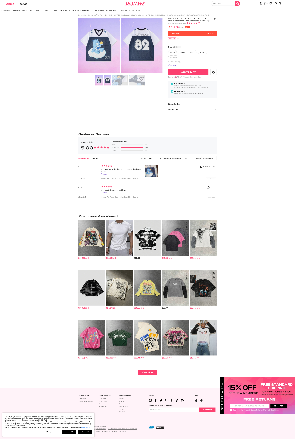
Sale (30, 10)
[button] (213, 72)
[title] (147, 216)
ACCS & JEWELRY (97, 10)
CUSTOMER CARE (105, 395)
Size (173, 47)
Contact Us (102, 398)
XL (136, 178)
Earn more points (104, 404)
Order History (103, 401)
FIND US (151, 395)
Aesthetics (16, 10)
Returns (121, 401)
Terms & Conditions (271, 410)
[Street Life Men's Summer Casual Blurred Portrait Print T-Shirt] (91, 337)
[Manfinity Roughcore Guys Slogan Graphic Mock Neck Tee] (119, 238)
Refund (121, 404)
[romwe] (135, 3)
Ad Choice (122, 431)
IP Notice (97, 431)
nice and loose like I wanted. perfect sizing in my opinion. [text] (121, 170)
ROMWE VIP (103, 406)
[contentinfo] (81, 258)
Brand (131, 10)
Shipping (121, 398)
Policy (138, 10)
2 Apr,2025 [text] (81, 178)
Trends (37, 10)
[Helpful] (201, 166)
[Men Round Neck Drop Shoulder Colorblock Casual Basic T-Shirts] (175, 238)
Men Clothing (91, 15)
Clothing (45, 10)
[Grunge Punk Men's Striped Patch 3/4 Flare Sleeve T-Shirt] (91, 288)
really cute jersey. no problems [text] (113, 190)
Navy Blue (125, 178)
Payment (121, 409)
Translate (104, 174)
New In (24, 10)
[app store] (196, 400)
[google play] (201, 400)
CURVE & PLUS (64, 10)
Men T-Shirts (108, 15)
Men (84, 15)
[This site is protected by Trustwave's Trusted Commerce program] (151, 427)
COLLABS (53, 10)
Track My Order (123, 406)
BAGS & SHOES (111, 10)
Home (80, 15)
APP (196, 395)
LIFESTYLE (123, 10)
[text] (121, 166)
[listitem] (91, 244)
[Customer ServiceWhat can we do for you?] (275, 3)
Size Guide (122, 412)
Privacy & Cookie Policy (98, 429)
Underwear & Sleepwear (80, 10)
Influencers (83, 398)
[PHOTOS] (120, 46)
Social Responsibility (86, 401)
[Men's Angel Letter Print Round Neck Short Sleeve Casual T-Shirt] (147, 337)
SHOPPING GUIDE (125, 395)
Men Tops (100, 15)
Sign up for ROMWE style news (161, 405)
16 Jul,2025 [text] (82, 197)
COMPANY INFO (85, 395)
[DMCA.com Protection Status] (160, 427)
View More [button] (147, 372)
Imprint (114, 431)
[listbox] (261, 3)
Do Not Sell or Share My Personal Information (122, 429)
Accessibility (106, 431)
